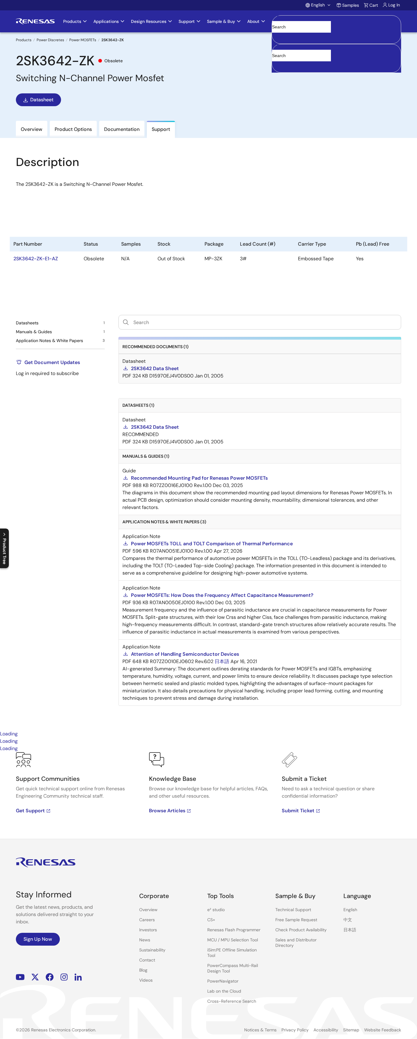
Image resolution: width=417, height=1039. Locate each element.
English (350, 909)
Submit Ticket (298, 810)
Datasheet (41, 99)
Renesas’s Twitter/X (35, 977)
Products (23, 40)
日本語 (349, 930)
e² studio (216, 909)
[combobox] (336, 58)
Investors (148, 930)
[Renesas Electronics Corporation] (35, 21)
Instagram (64, 977)
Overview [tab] (31, 129)
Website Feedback (382, 1030)
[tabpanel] (208, 795)
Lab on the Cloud (224, 991)
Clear (277, 36)
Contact (147, 960)
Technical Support (293, 909)
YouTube (20, 977)
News (144, 940)
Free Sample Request (296, 919)
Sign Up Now (38, 939)
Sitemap (351, 1030)
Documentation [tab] (122, 129)
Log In (394, 4)
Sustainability (152, 950)
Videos (146, 980)
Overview (148, 909)
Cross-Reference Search (231, 1001)
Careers (147, 919)
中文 (347, 919)
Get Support (30, 810)
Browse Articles (167, 810)
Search (336, 21)
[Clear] (277, 64)
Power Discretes (50, 40)
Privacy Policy (295, 1030)
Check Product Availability (301, 930)
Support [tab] (161, 129)
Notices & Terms (260, 1030)
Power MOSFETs (82, 40)
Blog (143, 970)
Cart (373, 5)
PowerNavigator (222, 981)
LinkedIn (78, 977)
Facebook (49, 977)
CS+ (211, 919)
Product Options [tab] (73, 129)
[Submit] (278, 47)
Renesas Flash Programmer (233, 930)
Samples (350, 5)
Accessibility (326, 1030)
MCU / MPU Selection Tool (232, 940)
